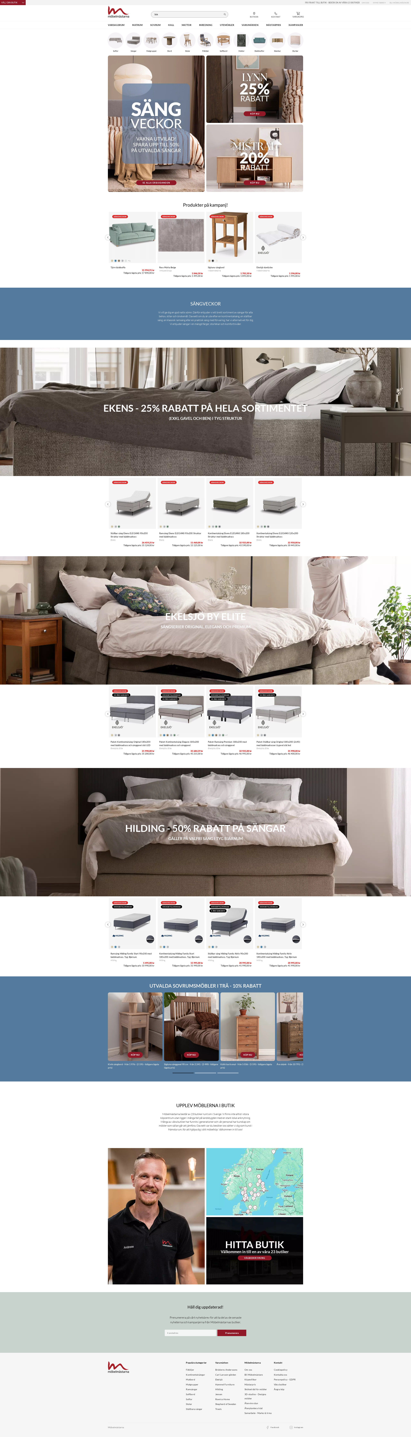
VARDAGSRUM (116, 25)
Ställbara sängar (194, 1409)
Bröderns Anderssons (226, 1369)
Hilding (219, 1389)
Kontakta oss (280, 1374)
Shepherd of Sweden (225, 1404)
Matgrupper (192, 1384)
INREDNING (205, 25)
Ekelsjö (219, 1379)
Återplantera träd (253, 1408)
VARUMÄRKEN (250, 25)
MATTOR (187, 25)
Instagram (298, 1427)
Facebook (275, 1427)
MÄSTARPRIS (273, 25)
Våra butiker (280, 1384)
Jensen (218, 1394)
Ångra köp (279, 1389)
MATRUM (137, 25)
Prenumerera (232, 1333)
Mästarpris (250, 1384)
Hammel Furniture (224, 1384)
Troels (218, 1409)
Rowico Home (222, 1399)
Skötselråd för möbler (256, 1389)
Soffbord (190, 1394)
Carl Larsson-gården (225, 1374)
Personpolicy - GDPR (285, 1379)
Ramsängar (191, 1389)
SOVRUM (155, 25)
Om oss (365, 2)
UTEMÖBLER (227, 25)
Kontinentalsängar (195, 1374)
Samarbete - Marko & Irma (258, 1413)
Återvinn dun (251, 1403)
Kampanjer (296, 25)
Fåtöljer (190, 1369)
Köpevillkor (251, 1379)
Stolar (189, 1404)
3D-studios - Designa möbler (255, 1396)
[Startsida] (118, 11)
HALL (171, 25)
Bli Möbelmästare (399, 2)
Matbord (190, 1379)
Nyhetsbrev (379, 2)
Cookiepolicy (280, 1369)
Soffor (189, 1399)
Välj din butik (9, 2)
